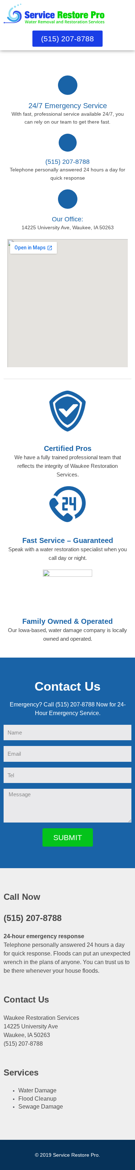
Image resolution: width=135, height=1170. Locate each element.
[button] (126, 13)
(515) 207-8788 (33, 918)
